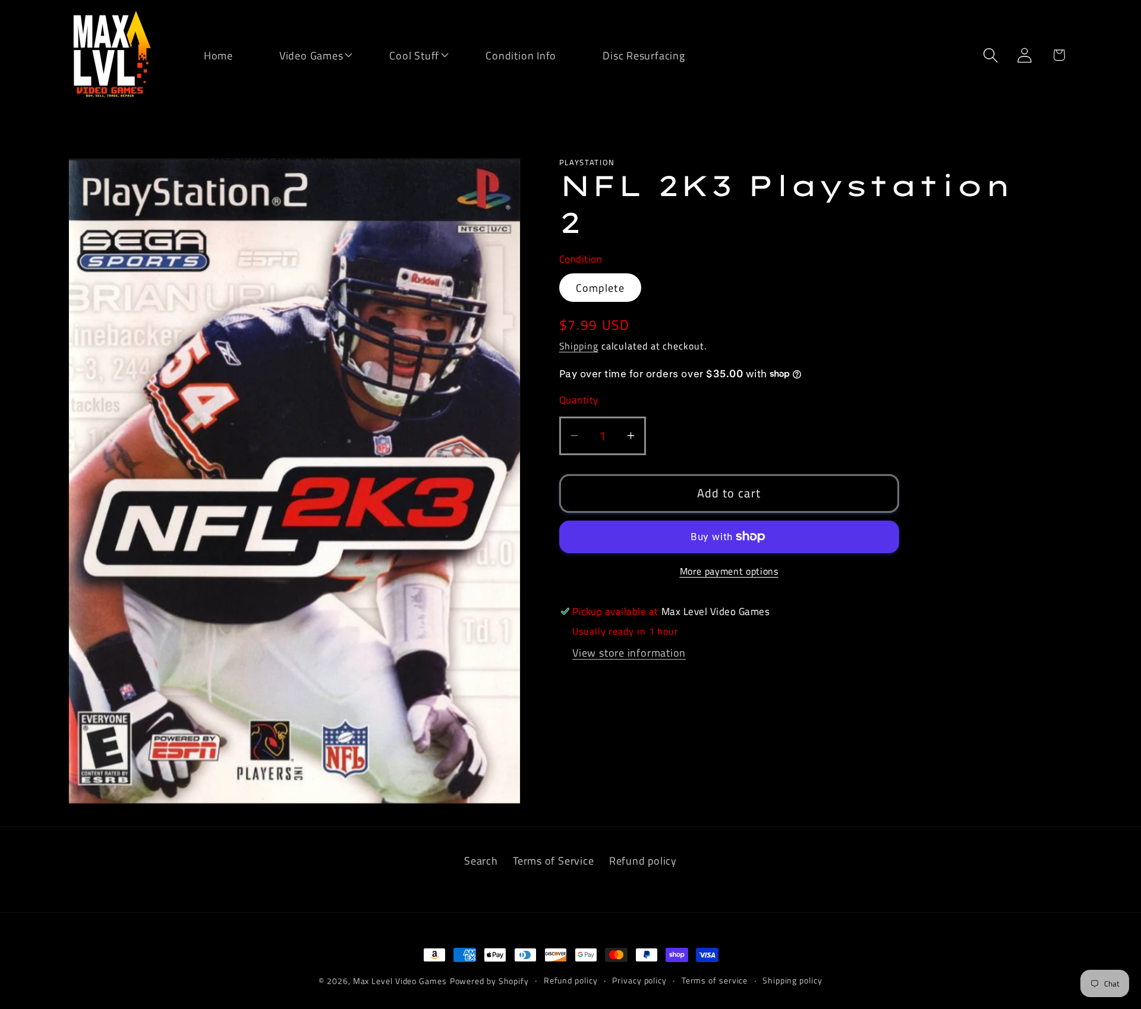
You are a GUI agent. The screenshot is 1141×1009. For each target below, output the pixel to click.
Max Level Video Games (400, 981)
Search (481, 860)
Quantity (578, 400)
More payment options (729, 571)
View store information (629, 652)
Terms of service (715, 980)
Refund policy (643, 860)
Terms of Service (553, 860)
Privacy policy (639, 980)
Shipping (578, 346)
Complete (600, 287)
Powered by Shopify (489, 981)
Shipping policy (792, 980)
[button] (303, 54)
